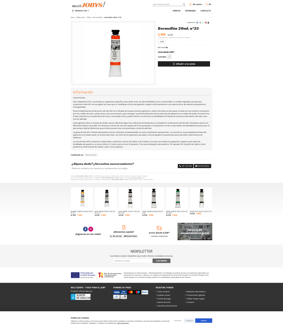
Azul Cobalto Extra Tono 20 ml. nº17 (105, 212)
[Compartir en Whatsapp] (203, 22)
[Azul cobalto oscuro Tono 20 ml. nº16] (130, 198)
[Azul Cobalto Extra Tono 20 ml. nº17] (106, 198)
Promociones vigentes (196, 295)
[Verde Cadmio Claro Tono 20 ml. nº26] (177, 198)
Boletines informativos (196, 291)
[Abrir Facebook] (85, 229)
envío (167, 37)
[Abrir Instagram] (91, 229)
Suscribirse (161, 261)
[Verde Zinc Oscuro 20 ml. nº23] (201, 198)
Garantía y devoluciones (167, 306)
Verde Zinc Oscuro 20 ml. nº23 (201, 211)
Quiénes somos (163, 295)
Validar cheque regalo (196, 298)
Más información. (123, 323)
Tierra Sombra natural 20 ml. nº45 (152, 212)
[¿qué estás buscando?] (169, 4)
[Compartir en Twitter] (200, 22)
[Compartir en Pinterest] (206, 22)
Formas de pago (164, 298)
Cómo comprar (163, 291)
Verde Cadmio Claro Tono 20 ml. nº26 (176, 212)
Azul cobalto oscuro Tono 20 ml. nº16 (129, 212)
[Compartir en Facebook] (197, 22)
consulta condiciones (159, 236)
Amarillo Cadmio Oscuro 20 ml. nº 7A (82, 212)
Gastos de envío (164, 302)
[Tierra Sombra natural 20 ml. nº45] (153, 198)
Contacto (190, 302)
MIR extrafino (137, 178)
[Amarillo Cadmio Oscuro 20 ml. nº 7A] (82, 198)
